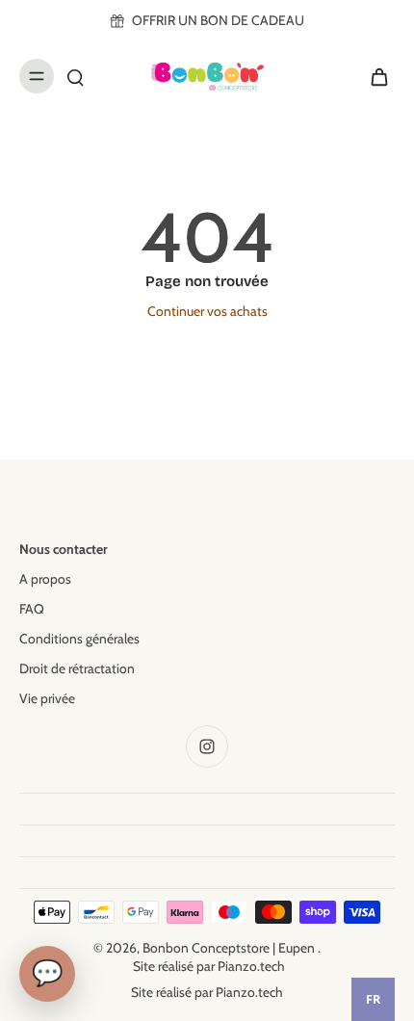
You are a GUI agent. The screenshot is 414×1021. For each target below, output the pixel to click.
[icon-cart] (373, 76)
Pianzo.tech (251, 966)
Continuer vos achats (207, 311)
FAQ (31, 608)
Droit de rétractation (77, 668)
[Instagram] (207, 746)
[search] (75, 76)
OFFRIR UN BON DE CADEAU (218, 20)
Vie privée (47, 698)
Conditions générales (79, 638)
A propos (45, 579)
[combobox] (373, 999)
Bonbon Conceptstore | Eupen (230, 948)
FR (373, 999)
